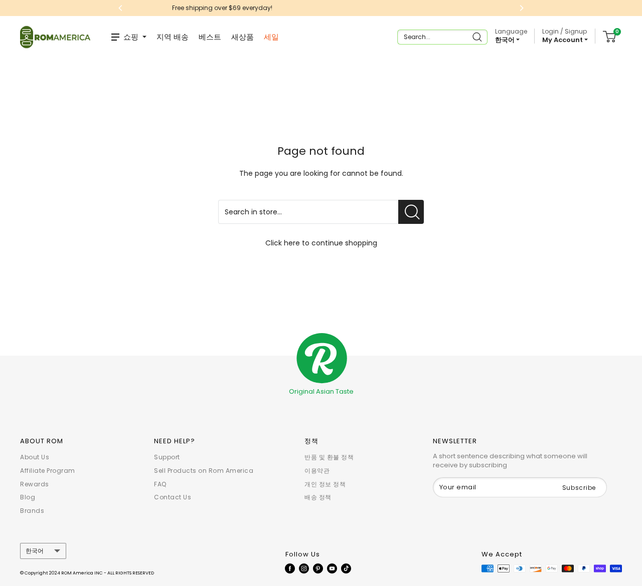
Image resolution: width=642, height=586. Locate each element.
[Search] (478, 37)
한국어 (35, 551)
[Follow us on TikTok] (346, 567)
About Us (34, 457)
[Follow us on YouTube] (332, 567)
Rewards (34, 484)
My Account (563, 40)
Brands (32, 510)
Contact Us (172, 497)
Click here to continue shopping (321, 243)
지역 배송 (172, 37)
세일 (271, 37)
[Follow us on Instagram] (304, 567)
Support (167, 457)
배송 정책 (318, 497)
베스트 (210, 37)
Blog (27, 497)
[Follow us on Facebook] (290, 567)
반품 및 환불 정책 (329, 457)
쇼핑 (130, 37)
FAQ (160, 484)
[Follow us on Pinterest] (318, 567)
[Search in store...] (411, 212)
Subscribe (579, 487)
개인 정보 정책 (325, 484)
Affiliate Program (47, 470)
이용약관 (317, 470)
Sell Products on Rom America (203, 470)
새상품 (242, 37)
